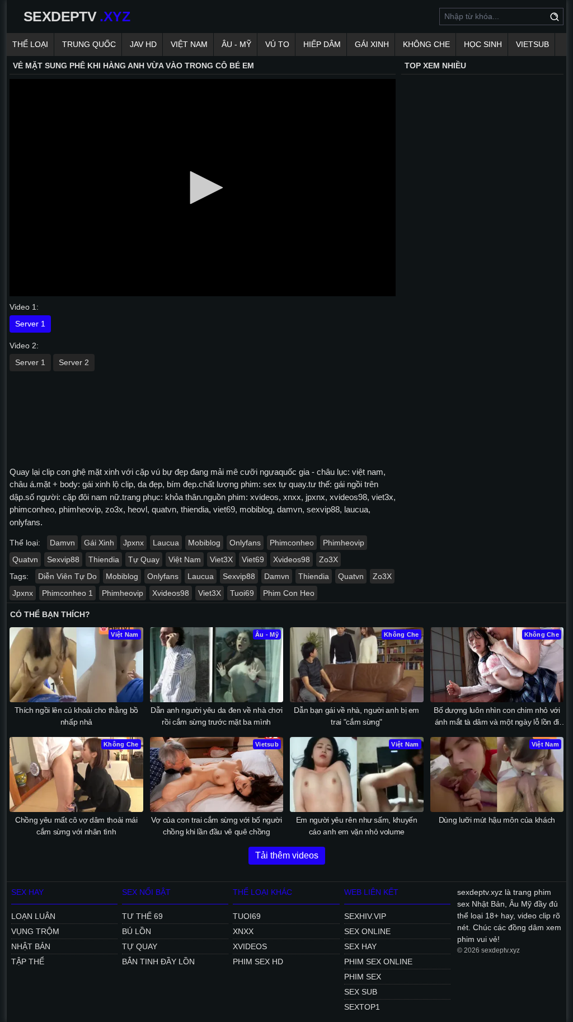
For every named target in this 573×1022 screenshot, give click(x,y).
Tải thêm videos (286, 855)
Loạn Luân (33, 916)
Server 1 (30, 323)
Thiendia (103, 559)
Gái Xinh (372, 44)
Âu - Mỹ (236, 44)
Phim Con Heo (288, 593)
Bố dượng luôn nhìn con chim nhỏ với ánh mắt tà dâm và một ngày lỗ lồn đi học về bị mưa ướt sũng (497, 717)
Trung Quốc (89, 44)
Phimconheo (292, 542)
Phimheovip (343, 542)
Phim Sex (362, 976)
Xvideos (250, 946)
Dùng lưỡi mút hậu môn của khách (497, 819)
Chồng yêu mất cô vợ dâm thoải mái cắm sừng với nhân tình (76, 825)
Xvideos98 (291, 559)
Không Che (426, 44)
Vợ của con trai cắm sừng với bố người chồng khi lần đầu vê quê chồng (216, 825)
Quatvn (25, 559)
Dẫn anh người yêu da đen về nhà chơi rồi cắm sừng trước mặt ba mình (216, 716)
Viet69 (253, 559)
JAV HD (143, 44)
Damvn (62, 542)
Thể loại (30, 44)
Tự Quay (143, 559)
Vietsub (532, 44)
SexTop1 (362, 1006)
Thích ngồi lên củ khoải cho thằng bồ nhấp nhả (76, 716)
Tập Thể (27, 961)
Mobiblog (204, 542)
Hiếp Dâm (322, 44)
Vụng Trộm (35, 931)
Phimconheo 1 (67, 593)
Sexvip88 (63, 559)
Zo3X (328, 559)
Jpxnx (133, 542)
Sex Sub (360, 991)
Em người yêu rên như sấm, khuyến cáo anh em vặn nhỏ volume (356, 825)
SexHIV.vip (365, 916)
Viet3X (221, 559)
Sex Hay (360, 946)
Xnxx (243, 931)
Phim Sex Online (378, 961)
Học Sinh (483, 44)
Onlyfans (245, 542)
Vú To (277, 44)
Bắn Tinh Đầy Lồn (158, 961)
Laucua (166, 542)
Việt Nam (189, 44)
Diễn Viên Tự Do (67, 576)
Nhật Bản (30, 946)
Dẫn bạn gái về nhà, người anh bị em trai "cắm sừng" (356, 716)
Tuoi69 (242, 593)
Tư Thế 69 (142, 916)
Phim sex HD (258, 961)
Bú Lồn (136, 931)
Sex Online (367, 931)
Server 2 (74, 362)
